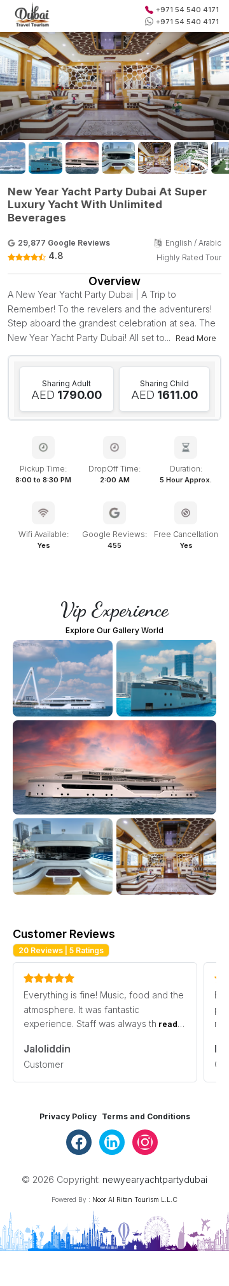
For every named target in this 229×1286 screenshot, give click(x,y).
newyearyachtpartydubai (154, 1179)
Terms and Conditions (146, 1116)
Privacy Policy (68, 1116)
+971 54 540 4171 (187, 9)
